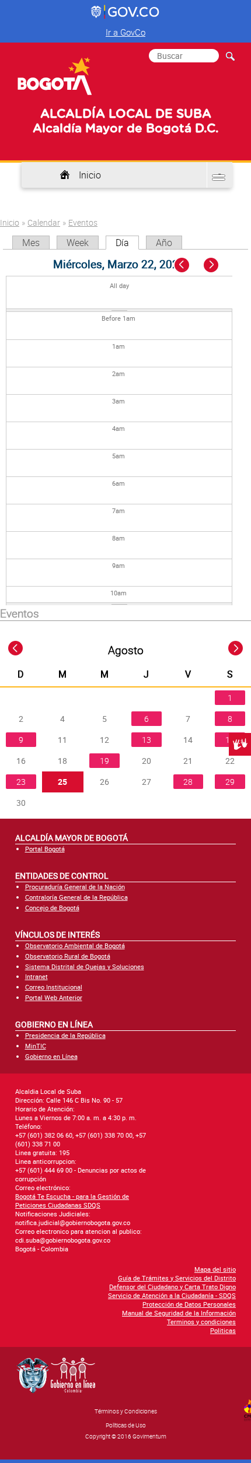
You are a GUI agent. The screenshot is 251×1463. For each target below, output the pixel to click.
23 (21, 781)
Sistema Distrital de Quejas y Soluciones (84, 966)
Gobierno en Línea (51, 1056)
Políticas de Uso (126, 1425)
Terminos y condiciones (201, 1321)
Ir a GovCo (125, 32)
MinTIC (35, 1045)
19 (104, 760)
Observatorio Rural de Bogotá (67, 956)
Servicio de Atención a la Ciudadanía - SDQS (172, 1295)
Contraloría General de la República (76, 897)
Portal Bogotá (45, 848)
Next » (217, 265)
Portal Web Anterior (53, 997)
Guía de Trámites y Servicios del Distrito (177, 1277)
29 (230, 781)
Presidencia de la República (65, 1035)
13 (146, 739)
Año (164, 242)
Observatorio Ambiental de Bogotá (75, 945)
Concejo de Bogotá (52, 907)
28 (188, 781)
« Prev (183, 265)
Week (78, 242)
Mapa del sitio (215, 1269)
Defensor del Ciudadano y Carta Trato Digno (172, 1286)
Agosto (126, 650)
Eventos (82, 222)
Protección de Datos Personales (189, 1304)
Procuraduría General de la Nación (75, 886)
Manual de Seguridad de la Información (179, 1312)
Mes (31, 242)
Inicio (90, 175)
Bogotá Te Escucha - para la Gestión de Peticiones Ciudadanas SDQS (72, 1200)
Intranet (36, 976)
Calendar (43, 222)
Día (127, 242)
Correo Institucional (53, 987)
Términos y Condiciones (126, 1411)
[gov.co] (125, 12)
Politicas (223, 1330)
